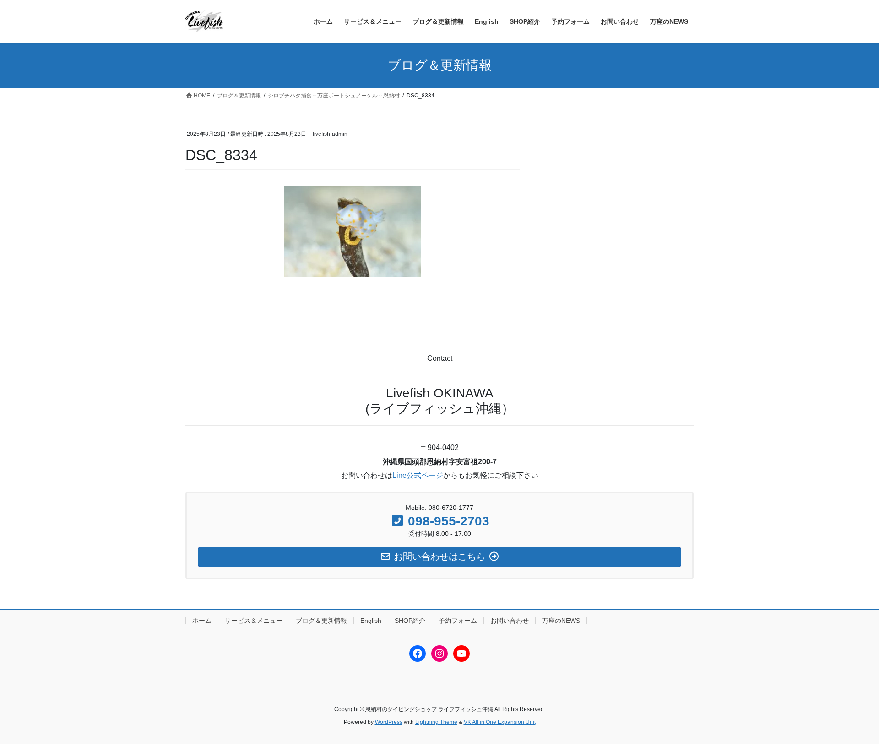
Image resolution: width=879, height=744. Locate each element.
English (370, 620)
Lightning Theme (436, 722)
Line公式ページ (417, 475)
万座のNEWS (561, 620)
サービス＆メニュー (253, 620)
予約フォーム (458, 620)
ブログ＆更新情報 (321, 620)
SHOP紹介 (410, 620)
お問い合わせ (509, 620)
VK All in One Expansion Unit (500, 722)
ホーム (202, 620)
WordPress (388, 722)
